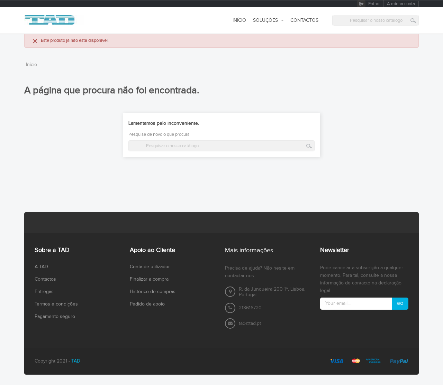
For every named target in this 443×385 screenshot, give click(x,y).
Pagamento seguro (55, 316)
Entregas (44, 291)
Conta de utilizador (150, 267)
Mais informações (249, 250)
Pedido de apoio (147, 304)
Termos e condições (56, 304)
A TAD (41, 267)
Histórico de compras (152, 291)
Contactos (45, 279)
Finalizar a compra (149, 279)
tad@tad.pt (250, 323)
